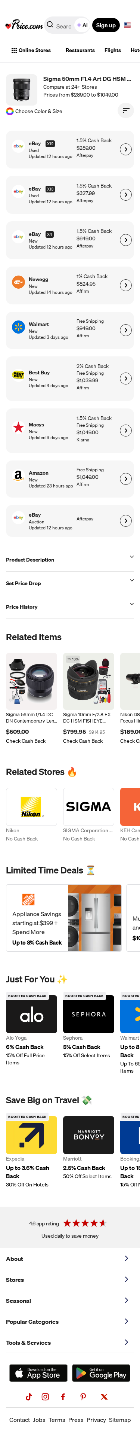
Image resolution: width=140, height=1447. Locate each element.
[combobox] (67, 25)
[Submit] (50, 27)
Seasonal (18, 1300)
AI (85, 25)
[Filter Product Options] (126, 110)
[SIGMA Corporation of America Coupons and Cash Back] (88, 816)
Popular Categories (32, 1321)
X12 (50, 143)
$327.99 (86, 193)
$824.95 (86, 284)
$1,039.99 (87, 380)
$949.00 (86, 328)
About (14, 1259)
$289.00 (86, 148)
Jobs (39, 1420)
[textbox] (127, 25)
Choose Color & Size (38, 111)
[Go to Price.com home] (24, 25)
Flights (113, 50)
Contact (19, 1420)
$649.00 (86, 239)
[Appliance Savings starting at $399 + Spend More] (63, 918)
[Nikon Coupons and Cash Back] (31, 816)
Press (76, 1420)
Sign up (106, 25)
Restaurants (80, 50)
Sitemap (120, 1420)
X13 (50, 189)
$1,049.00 (88, 433)
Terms (57, 1420)
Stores (15, 1280)
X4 (49, 234)
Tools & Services (28, 1342)
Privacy (96, 1420)
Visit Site (125, 149)
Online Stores (35, 50)
